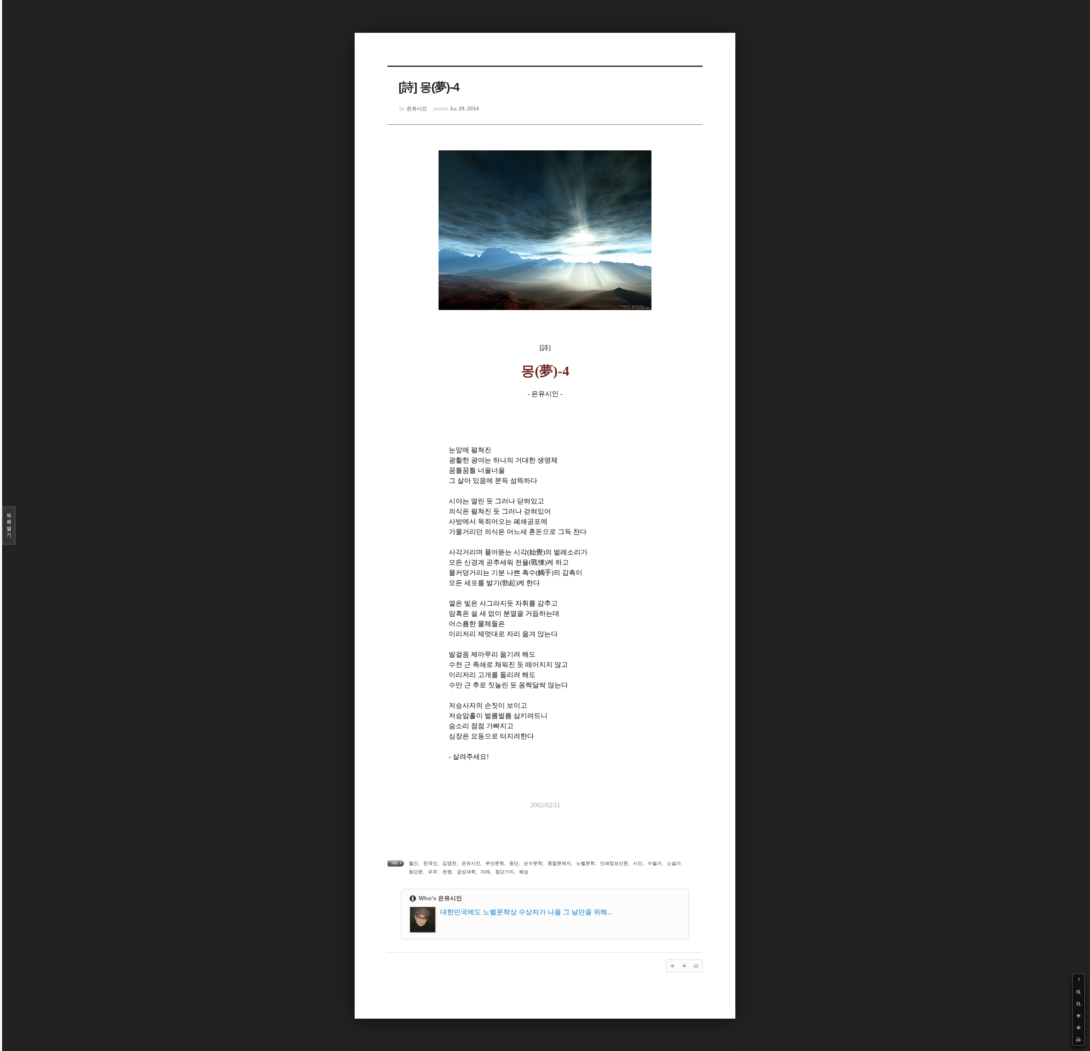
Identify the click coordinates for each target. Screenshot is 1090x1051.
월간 (413, 863)
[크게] (1078, 992)
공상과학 (466, 871)
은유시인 (471, 863)
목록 (8, 525)
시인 (638, 863)
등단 (514, 863)
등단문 (416, 871)
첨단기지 (504, 871)
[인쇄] (1078, 1039)
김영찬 (449, 863)
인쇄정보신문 (614, 863)
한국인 (430, 863)
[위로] (1078, 1016)
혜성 (523, 871)
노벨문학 (585, 863)
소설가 (674, 863)
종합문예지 (559, 863)
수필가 (655, 863)
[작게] (1078, 1004)
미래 (485, 871)
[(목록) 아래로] (1078, 1028)
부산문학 (494, 863)
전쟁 (447, 871)
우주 (432, 871)
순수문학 (533, 863)
